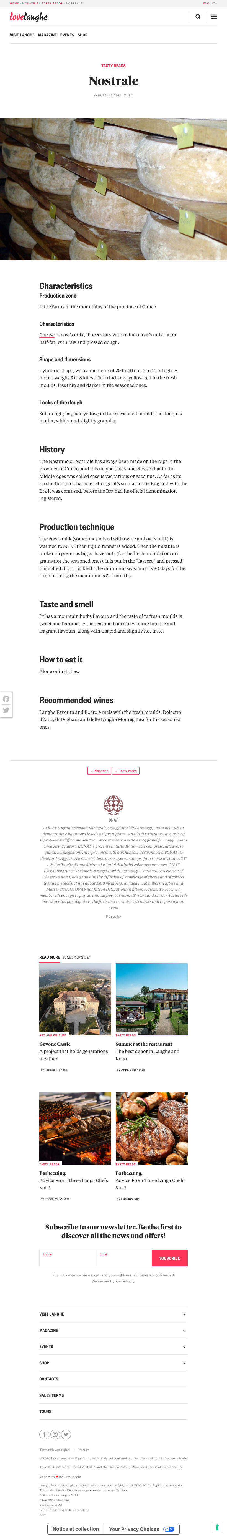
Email (103, 1254)
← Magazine (99, 770)
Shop (82, 34)
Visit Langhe (22, 34)
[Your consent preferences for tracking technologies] (217, 1527)
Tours (45, 1411)
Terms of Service (160, 1467)
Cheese (47, 335)
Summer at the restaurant (148, 1051)
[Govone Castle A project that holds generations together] (75, 999)
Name (47, 1254)
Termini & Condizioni (54, 1449)
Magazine (30, 3)
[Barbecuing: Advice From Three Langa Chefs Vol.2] (152, 1128)
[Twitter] (6, 710)
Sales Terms (51, 1395)
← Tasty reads (126, 770)
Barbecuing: (73, 1180)
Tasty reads (52, 3)
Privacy (83, 1449)
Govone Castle (73, 1051)
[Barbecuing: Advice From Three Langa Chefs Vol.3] (75, 1128)
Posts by (113, 916)
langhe (28, 17)
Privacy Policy (130, 1467)
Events (67, 34)
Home (14, 3)
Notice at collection (76, 1529)
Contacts (48, 1379)
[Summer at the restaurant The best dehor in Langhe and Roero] (152, 999)
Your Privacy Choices (134, 1529)
